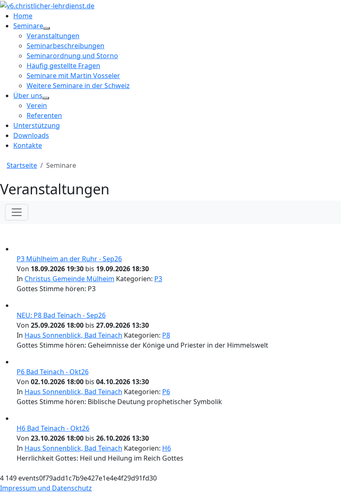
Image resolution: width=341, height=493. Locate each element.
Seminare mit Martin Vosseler (73, 75)
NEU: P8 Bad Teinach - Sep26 (61, 315)
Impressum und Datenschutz (46, 488)
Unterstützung (36, 125)
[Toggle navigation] (16, 212)
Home (22, 15)
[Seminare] (46, 28)
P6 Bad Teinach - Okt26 (53, 371)
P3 (158, 278)
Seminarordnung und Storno (72, 55)
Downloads (31, 135)
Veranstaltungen (53, 35)
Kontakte (27, 145)
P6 (166, 391)
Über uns (27, 95)
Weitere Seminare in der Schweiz (78, 85)
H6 (166, 448)
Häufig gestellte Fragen (63, 65)
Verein (37, 105)
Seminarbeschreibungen (65, 45)
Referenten (44, 115)
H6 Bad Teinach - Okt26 (53, 428)
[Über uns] (45, 98)
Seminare (28, 25)
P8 (166, 335)
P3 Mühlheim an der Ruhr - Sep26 (69, 258)
